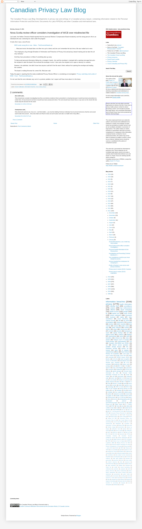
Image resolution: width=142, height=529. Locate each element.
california (128, 451)
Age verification (128, 430)
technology (110, 386)
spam (116, 350)
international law (110, 463)
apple (120, 449)
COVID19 (128, 411)
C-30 (126, 366)
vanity (121, 336)
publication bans (116, 428)
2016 (109, 198)
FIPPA (109, 441)
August (111, 222)
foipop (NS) (121, 425)
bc (106, 313)
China (109, 383)
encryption (126, 423)
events (128, 456)
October (111, 217)
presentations (110, 322)
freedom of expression (124, 379)
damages (119, 390)
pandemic (116, 468)
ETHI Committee (128, 439)
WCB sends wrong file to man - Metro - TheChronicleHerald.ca (33, 45)
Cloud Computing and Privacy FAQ (117, 63)
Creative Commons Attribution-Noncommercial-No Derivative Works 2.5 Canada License (44, 506)
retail (127, 336)
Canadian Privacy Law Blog (48, 10)
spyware (128, 479)
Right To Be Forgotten (111, 388)
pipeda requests (110, 381)
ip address (120, 334)
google (125, 311)
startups (125, 428)
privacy (44, 86)
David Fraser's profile (113, 59)
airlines (108, 329)
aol (107, 345)
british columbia (121, 324)
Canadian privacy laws (122, 92)
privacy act (125, 348)
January (111, 239)
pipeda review (110, 334)
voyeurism (111, 369)
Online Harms (118, 404)
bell (123, 421)
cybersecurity (109, 423)
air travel (126, 320)
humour (108, 350)
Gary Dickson (125, 352)
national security (110, 320)
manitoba (127, 465)
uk (131, 329)
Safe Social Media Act (124, 420)
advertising (108, 421)
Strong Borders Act (125, 388)
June (110, 227)
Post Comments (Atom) (24, 126)
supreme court (128, 385)
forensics (127, 458)
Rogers (130, 397)
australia (129, 322)
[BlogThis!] (46, 84)
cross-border (113, 379)
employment (119, 369)
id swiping (125, 350)
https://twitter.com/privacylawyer (114, 165)
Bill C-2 (130, 381)
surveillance (128, 306)
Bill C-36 (130, 409)
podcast (119, 45)
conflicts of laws (110, 407)
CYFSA (128, 434)
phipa (115, 329)
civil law (113, 453)
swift (114, 366)
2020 (109, 189)
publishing (108, 475)
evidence (108, 458)
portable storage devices (114, 346)
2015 (109, 201)
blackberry (121, 451)
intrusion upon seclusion (113, 362)
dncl (113, 376)
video (127, 338)
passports (123, 468)
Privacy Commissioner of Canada (114, 446)
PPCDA (130, 416)
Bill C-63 (108, 434)
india (121, 462)
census (107, 453)
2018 (109, 194)
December (112, 213)
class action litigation (118, 367)
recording (123, 475)
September (112, 220)
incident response (112, 462)
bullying (108, 390)
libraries (108, 359)
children (128, 406)
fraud (124, 383)
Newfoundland (114, 416)
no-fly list (115, 359)
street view (114, 378)
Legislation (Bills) (110, 442)
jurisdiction (122, 463)
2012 (109, 208)
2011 (109, 211)
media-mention (110, 341)
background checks (112, 451)
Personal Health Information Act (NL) (121, 444)
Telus (117, 406)
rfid (119, 320)
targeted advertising (110, 481)
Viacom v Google (117, 383)
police (117, 381)
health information (126, 304)
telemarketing (122, 341)
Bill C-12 (124, 381)
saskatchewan (110, 352)
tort (128, 333)
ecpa (123, 456)
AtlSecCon (115, 432)
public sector (125, 326)
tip (129, 481)
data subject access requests (122, 454)
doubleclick (117, 364)
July (110, 225)
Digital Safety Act (118, 439)
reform (128, 475)
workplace (108, 364)
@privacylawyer (124, 51)
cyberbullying (112, 336)
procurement (117, 474)
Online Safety (123, 416)
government (120, 376)
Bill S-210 (114, 434)
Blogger (78, 515)
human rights (128, 460)
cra (117, 407)
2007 (109, 284)
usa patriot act (110, 395)
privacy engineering (121, 470)
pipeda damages (117, 371)
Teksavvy (128, 448)
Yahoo (109, 399)
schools (124, 477)
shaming (130, 477)
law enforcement (126, 308)
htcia (122, 460)
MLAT (107, 416)
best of (128, 421)
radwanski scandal (118, 394)
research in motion (110, 477)
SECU (122, 448)
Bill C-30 (126, 362)
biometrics (109, 338)
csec (113, 390)
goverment (116, 460)
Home (55, 123)
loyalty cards (126, 364)
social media (116, 409)
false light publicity (118, 458)
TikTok (107, 449)
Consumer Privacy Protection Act (119, 413)
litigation (129, 334)
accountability (114, 449)
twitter (112, 430)
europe (116, 326)
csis (131, 341)
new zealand (118, 392)
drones (130, 390)
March (111, 235)
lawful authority (116, 327)
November (112, 215)
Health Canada (126, 414)
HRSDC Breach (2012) (123, 357)
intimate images (111, 427)
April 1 (109, 432)
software (122, 479)
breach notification (19, 86)
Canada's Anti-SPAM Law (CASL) (119, 343)
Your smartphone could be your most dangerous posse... (119, 258)
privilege (108, 366)
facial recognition (125, 359)
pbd (129, 468)
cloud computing (126, 310)
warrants (118, 331)
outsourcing (123, 329)
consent (130, 453)
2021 (109, 186)
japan (116, 463)
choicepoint (128, 315)
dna (125, 390)
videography (109, 484)
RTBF (112, 406)
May (110, 230)
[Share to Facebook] (50, 84)
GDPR (128, 441)
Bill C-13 (120, 366)
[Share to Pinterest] (52, 84)
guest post (129, 425)
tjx (117, 352)
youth (120, 484)
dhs (127, 346)
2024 (109, 179)
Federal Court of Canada (121, 340)
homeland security (111, 348)
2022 (109, 184)
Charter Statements (122, 437)
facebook (112, 317)
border (128, 374)
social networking (122, 319)
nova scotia (39, 86)
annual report (116, 421)
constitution (110, 454)
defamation (118, 423)
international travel (124, 360)
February (112, 237)
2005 (109, 289)
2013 (109, 206)
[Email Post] (40, 84)
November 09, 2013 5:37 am (23, 116)
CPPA (107, 413)
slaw (108, 479)
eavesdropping (116, 456)
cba (107, 379)
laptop (122, 317)
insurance (127, 462)
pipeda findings (118, 333)
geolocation (108, 460)
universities (129, 367)
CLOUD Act (123, 402)
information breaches (30, 86)
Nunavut (108, 444)
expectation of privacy (111, 425)
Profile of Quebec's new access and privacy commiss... (119, 266)
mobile (115, 467)
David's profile (116, 97)
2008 (109, 281)
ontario (112, 308)
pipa (107, 327)
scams (118, 477)
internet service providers (120, 345)
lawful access (114, 311)
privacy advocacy (110, 470)
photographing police (125, 399)
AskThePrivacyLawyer (111, 402)
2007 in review (120, 386)
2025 (109, 176)
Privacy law (126, 446)
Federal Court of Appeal (119, 441)
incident (126, 327)
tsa (129, 482)
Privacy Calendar (112, 61)
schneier (111, 331)
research (127, 394)
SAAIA (116, 448)
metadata (110, 392)
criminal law (118, 338)
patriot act (115, 313)
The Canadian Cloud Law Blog (116, 55)
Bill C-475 (128, 432)
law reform (129, 463)
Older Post (96, 123)
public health (126, 474)
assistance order (128, 449)
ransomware (116, 475)
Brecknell (122, 434)
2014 (109, 203)
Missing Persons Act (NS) (123, 442)
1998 (109, 294)
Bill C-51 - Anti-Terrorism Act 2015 (115, 411)
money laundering (125, 467)
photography (109, 400)
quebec (109, 394)
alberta (112, 310)
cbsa (122, 406)
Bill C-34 (123, 409)
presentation (121, 427)
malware (121, 465)
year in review (119, 430)
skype (120, 385)
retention (111, 324)
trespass (123, 482)
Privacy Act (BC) (112, 418)
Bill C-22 (121, 378)
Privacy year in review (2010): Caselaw (120, 269)
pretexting (111, 357)
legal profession (112, 465)
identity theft (114, 306)
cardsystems (120, 322)
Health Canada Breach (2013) (124, 395)
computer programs (121, 453)
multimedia (108, 468)
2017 (109, 196)
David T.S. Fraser (115, 161)
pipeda (108, 340)
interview (115, 399)
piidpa (130, 355)
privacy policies (122, 472)
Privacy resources (112, 57)
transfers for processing (112, 482)
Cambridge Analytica (111, 435)
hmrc (121, 407)
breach (128, 378)
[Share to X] (48, 84)
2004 (109, 291)
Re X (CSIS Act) (122, 397)
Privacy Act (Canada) (112, 353)
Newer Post (14, 123)
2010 (109, 277)
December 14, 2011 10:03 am (23, 104)
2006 (109, 286)
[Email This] (44, 84)
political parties (128, 392)
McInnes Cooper (111, 87)
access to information (111, 360)
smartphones (115, 479)
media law (108, 467)
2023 (109, 181)
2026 (109, 174)
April (110, 232)
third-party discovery (122, 481)
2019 (109, 191)
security (114, 385)
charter (107, 376)
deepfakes (108, 456)
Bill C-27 (122, 432)
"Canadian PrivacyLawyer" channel (115, 48)
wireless (115, 484)
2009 (109, 279)
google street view (121, 355)
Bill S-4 (128, 386)
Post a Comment (17, 119)
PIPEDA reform (111, 397)
